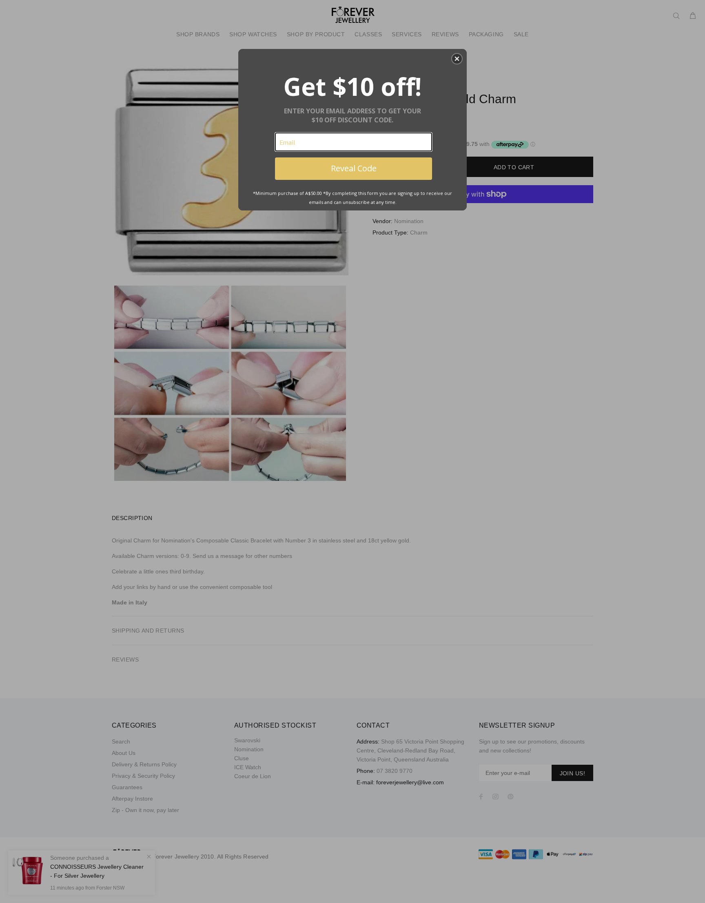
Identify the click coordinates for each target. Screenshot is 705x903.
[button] (457, 59)
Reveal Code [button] (354, 168)
